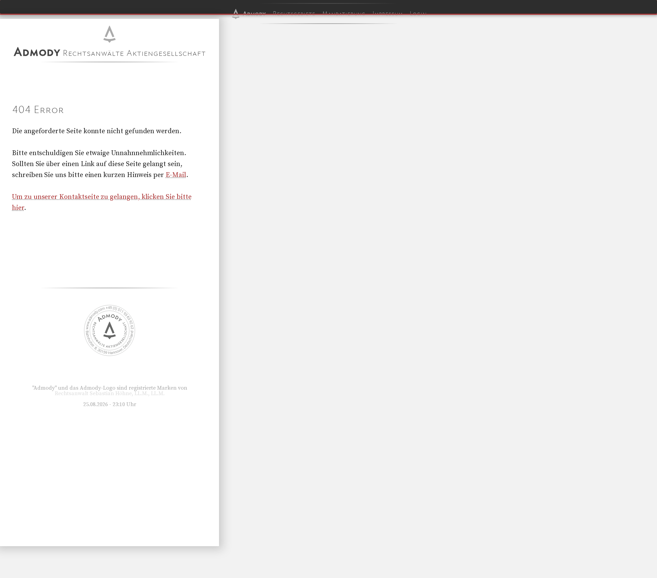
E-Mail (176, 175)
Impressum (387, 13)
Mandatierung (343, 13)
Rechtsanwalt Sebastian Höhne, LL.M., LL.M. (110, 393)
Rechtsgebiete (294, 13)
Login (418, 13)
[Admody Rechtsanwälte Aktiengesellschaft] (109, 354)
